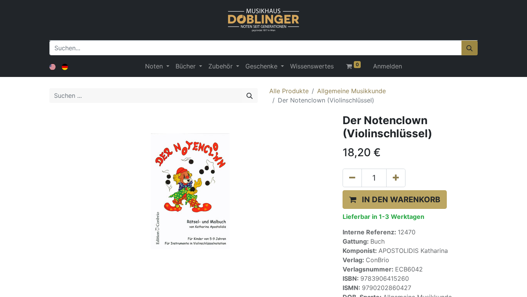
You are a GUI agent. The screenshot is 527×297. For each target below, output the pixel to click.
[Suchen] (469, 48)
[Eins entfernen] (352, 178)
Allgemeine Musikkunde (351, 91)
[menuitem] (312, 66)
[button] (395, 199)
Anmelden (387, 66)
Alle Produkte (289, 91)
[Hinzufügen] (395, 178)
